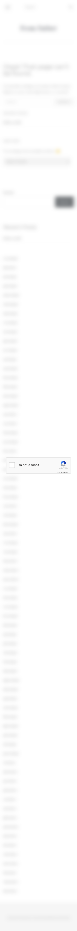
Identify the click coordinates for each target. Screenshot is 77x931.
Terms (65, 472)
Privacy (59, 472)
